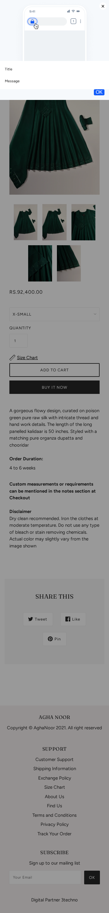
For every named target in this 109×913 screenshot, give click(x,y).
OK (99, 92)
